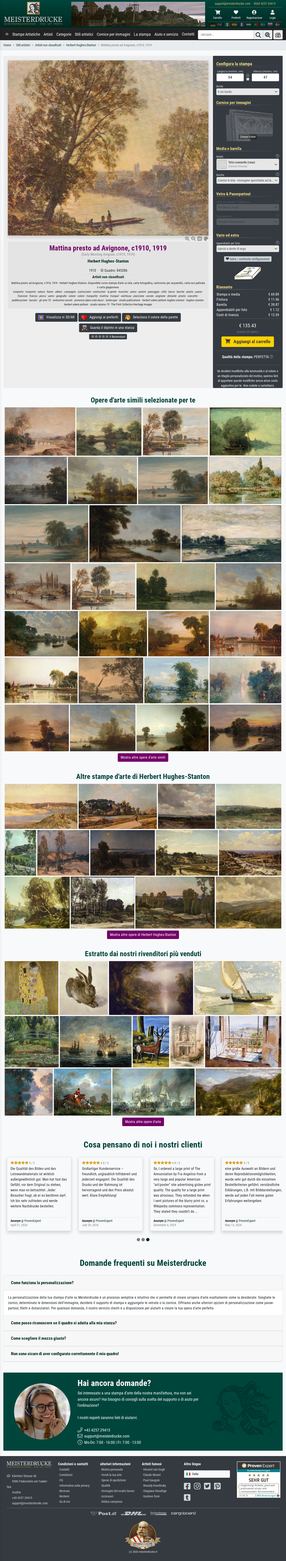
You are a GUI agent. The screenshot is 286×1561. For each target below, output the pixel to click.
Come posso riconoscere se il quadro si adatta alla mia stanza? (64, 1322)
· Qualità (105, 1486)
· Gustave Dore (151, 1496)
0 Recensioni (117, 336)
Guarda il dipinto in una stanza (110, 328)
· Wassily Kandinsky (154, 1486)
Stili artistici (84, 34)
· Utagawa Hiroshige (154, 1491)
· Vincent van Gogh (153, 1469)
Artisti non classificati (48, 45)
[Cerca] (258, 34)
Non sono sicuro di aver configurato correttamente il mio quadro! (65, 1353)
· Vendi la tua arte (111, 1475)
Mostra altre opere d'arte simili (143, 757)
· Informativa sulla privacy (74, 1486)
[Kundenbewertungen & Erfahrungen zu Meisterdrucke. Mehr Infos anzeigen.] (258, 1479)
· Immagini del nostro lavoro (117, 1491)
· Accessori (106, 1496)
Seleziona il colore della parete (154, 317)
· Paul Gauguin (151, 1480)
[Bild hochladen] (278, 34)
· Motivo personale (111, 1469)
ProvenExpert (31, 1221)
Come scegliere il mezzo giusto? (38, 1338)
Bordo (219, 86)
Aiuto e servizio (166, 34)
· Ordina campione (111, 1502)
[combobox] (248, 91)
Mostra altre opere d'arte (143, 1122)
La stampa (142, 34)
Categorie (63, 34)
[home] (7, 34)
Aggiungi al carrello (250, 341)
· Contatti (63, 1469)
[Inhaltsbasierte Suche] (267, 34)
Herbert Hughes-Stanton (81, 45)
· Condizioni (65, 1475)
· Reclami (63, 1496)
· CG (60, 1480)
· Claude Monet (151, 1475)
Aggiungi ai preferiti (102, 317)
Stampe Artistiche (26, 34)
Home (7, 45)
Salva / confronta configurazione (249, 259)
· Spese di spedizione (113, 1480)
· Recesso (64, 1491)
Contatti (188, 34)
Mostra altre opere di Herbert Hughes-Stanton (143, 935)
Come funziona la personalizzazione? (42, 1282)
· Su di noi (64, 1502)
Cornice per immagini (113, 34)
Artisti (48, 34)
